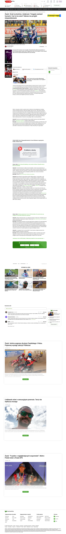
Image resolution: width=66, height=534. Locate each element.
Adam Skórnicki (36, 219)
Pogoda (6, 526)
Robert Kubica (39, 517)
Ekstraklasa (22, 516)
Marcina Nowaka (23, 174)
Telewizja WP (18, 526)
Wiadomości (29, 526)
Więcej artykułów (54, 324)
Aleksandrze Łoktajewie (20, 120)
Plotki (22, 526)
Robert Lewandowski (40, 516)
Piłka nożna (11, 9)
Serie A (29, 519)
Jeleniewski (29, 185)
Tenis (15, 9)
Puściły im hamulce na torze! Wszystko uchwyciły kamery (25, 278)
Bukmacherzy (26, 9)
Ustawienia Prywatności (28, 525)
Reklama (33, 525)
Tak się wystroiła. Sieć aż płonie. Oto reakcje (54, 322)
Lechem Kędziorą (43, 219)
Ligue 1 (21, 520)
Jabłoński (37, 185)
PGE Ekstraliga (30, 520)
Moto (49, 9)
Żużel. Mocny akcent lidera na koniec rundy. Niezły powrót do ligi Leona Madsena (11, 290)
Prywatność (21, 525)
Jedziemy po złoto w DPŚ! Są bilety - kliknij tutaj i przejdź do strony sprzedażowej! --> (28, 238)
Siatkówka (18, 9)
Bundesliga (29, 517)
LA (51, 9)
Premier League (22, 517)
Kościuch (25, 185)
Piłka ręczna (40, 9)
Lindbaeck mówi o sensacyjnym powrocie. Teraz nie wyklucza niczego (25, 289)
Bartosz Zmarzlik (47, 517)
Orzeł (14, 86)
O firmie (14, 525)
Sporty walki (32, 9)
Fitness (6, 520)
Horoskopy (9, 526)
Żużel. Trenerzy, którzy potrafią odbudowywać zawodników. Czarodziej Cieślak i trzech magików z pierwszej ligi (36, 79)
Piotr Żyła (38, 520)
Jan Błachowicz (47, 519)
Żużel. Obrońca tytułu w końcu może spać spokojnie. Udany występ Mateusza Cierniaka (39, 290)
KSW (6, 522)
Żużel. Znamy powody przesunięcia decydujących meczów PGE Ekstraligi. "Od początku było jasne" (11, 278)
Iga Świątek (38, 519)
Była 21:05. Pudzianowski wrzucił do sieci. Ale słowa (57, 314)
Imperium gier (36, 526)
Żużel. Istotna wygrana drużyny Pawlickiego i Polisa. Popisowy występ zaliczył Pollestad (39, 278)
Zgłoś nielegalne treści (11, 326)
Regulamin (37, 525)
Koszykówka (45, 9)
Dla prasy (17, 525)
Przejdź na (8, 1)
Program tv (14, 526)
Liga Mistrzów (30, 516)
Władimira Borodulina (30, 174)
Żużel (22, 9)
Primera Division (22, 519)
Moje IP (25, 526)
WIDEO (36, 9)
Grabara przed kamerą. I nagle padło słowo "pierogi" (54, 317)
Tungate (15, 89)
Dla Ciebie (7, 9)
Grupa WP (10, 525)
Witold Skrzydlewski (20, 121)
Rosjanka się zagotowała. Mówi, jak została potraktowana (54, 320)
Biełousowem (43, 193)
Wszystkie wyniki (56, 5)
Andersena (36, 90)
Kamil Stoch (47, 516)
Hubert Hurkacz (47, 520)
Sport (32, 526)
